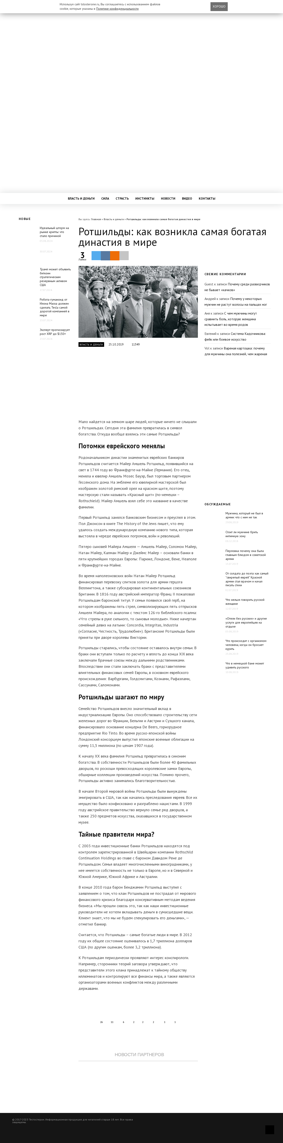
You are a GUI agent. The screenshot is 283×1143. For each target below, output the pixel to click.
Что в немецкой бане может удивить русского (245, 665)
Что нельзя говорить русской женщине (245, 602)
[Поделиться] (105, 255)
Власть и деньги (81, 198)
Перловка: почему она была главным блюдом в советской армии (246, 555)
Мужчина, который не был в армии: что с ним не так (244, 515)
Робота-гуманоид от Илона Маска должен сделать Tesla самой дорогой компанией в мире (54, 307)
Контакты (207, 198)
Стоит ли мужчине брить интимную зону (242, 534)
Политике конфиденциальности (117, 9)
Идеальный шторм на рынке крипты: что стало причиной (54, 232)
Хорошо (219, 6)
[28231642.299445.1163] (138, 302)
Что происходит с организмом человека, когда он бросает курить (246, 645)
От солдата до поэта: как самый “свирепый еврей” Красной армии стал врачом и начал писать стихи (247, 579)
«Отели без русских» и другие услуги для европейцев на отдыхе (246, 622)
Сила (105, 198)
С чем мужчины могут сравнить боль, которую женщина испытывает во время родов (231, 319)
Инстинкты (144, 198)
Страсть (122, 198)
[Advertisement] (138, 385)
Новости (168, 198)
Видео (187, 198)
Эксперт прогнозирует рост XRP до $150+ (55, 332)
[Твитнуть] (96, 255)
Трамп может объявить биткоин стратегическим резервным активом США (55, 277)
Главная (96, 219)
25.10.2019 (116, 344)
